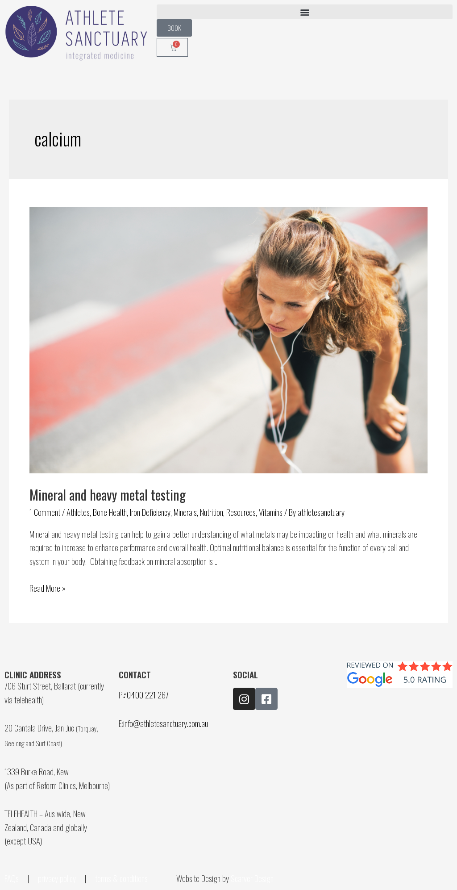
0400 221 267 (148, 694)
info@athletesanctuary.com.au (165, 723)
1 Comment (44, 512)
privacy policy (57, 878)
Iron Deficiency (150, 512)
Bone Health (110, 512)
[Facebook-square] (266, 699)
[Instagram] (244, 699)
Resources (241, 512)
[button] (305, 11)
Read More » (47, 587)
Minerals (185, 512)
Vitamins (271, 512)
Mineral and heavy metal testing (107, 495)
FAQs (11, 878)
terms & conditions (122, 878)
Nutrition (211, 512)
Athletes (78, 512)
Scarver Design (252, 878)
